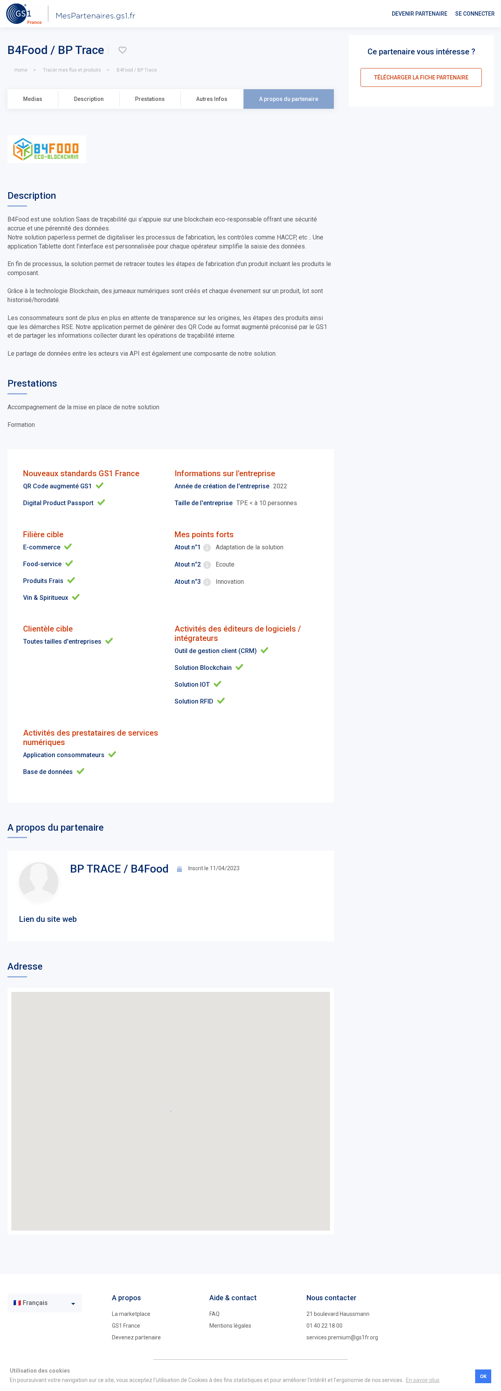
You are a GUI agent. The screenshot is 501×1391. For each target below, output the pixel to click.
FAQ (214, 1314)
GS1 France (126, 1326)
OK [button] (483, 1376)
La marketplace (131, 1314)
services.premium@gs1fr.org (342, 1337)
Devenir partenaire (419, 14)
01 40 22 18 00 (324, 1326)
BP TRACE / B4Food (119, 868)
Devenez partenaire (136, 1337)
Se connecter (475, 14)
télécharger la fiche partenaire (421, 77)
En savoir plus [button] (423, 1380)
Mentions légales (230, 1326)
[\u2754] (122, 50)
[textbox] (39, 1303)
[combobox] (44, 1303)
